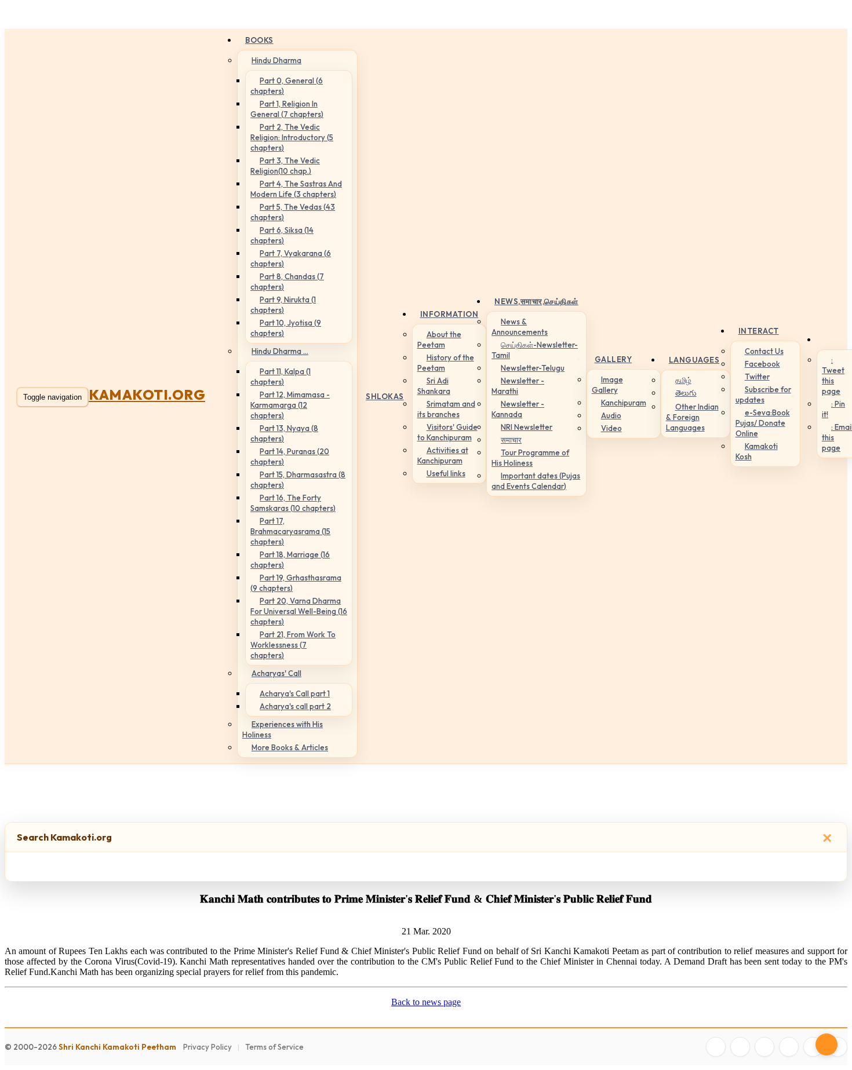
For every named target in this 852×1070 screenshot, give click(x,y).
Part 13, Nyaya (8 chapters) (284, 433)
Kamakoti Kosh (757, 451)
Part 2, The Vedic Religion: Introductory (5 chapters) (291, 137)
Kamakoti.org (147, 394)
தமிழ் (683, 380)
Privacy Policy (207, 1046)
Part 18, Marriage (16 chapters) (290, 559)
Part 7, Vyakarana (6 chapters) (290, 258)
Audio (611, 415)
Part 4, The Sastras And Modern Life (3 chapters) (296, 189)
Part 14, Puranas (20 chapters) (289, 456)
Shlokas (385, 396)
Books (259, 40)
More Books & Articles (290, 747)
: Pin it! (833, 409)
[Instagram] (764, 1047)
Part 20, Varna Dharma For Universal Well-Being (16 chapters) (298, 611)
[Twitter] (740, 1047)
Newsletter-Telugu (533, 368)
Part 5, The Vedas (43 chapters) (292, 212)
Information (449, 314)
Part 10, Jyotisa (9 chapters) (285, 328)
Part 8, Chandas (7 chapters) (287, 281)
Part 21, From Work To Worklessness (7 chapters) (293, 645)
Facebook (762, 363)
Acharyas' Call (276, 673)
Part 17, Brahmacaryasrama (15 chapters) (290, 531)
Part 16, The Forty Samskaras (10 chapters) (293, 503)
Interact (758, 330)
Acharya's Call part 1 (295, 693)
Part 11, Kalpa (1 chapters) (280, 376)
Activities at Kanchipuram (442, 455)
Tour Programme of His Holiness (530, 458)
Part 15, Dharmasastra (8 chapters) (297, 480)
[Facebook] (716, 1047)
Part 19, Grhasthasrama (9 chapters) (295, 583)
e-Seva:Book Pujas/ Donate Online (763, 423)
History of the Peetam (445, 363)
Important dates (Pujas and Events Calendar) (535, 481)
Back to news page (426, 1002)
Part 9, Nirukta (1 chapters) (283, 305)
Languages (694, 359)
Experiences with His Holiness (282, 729)
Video (611, 428)
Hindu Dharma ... (280, 351)
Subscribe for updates (763, 394)
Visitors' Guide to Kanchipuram (447, 432)
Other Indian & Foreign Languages (692, 417)
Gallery (613, 359)
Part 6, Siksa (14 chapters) (282, 235)
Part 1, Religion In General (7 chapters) (286, 109)
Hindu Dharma (276, 60)
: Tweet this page (833, 375)
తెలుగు (686, 392)
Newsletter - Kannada (517, 409)
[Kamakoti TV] (813, 1047)
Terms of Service (274, 1046)
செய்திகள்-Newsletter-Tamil (534, 350)
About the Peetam (439, 339)
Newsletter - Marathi (517, 386)
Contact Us (764, 351)
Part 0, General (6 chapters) (286, 86)
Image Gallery (607, 385)
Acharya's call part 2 (295, 706)
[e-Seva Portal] (837, 1047)
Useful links (446, 473)
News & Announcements (519, 327)
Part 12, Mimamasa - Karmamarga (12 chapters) (290, 405)
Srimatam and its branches (446, 409)
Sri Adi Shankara (433, 386)
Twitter (757, 376)
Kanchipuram (623, 402)
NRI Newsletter (526, 427)
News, (536, 301)
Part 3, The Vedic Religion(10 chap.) (285, 166)
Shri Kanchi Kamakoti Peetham (117, 1047)
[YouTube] (789, 1047)
